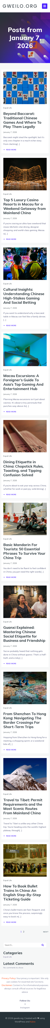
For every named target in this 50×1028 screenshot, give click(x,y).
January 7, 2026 (10, 132)
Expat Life (7, 108)
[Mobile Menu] (44, 6)
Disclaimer (7, 985)
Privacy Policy (8, 978)
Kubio (32, 1021)
